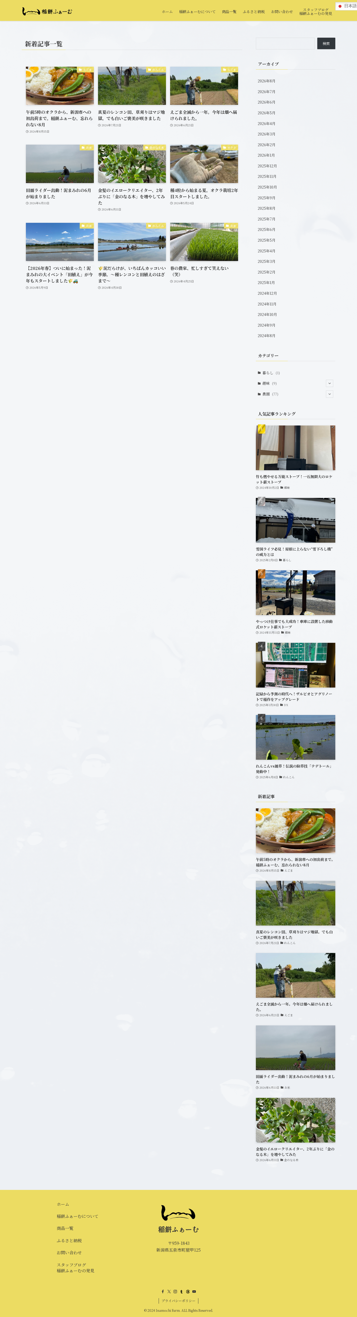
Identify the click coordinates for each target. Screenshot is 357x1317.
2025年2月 (266, 272)
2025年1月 (266, 282)
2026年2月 (266, 144)
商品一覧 (65, 1228)
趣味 (269, 383)
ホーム (63, 1204)
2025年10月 (267, 187)
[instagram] (175, 1291)
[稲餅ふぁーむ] (47, 11)
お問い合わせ (69, 1253)
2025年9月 (266, 197)
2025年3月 (266, 261)
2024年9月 (266, 325)
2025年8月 (266, 208)
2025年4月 (266, 250)
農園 (270, 393)
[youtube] (194, 1291)
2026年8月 (266, 80)
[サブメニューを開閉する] (329, 383)
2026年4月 (266, 123)
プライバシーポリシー (178, 1300)
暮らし (271, 372)
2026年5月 (266, 112)
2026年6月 (266, 102)
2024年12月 (267, 293)
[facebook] (162, 1291)
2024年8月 (266, 335)
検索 (326, 43)
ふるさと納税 (69, 1240)
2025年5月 (266, 240)
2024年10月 (267, 314)
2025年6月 (266, 229)
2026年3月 (266, 134)
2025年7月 (266, 219)
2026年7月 (266, 91)
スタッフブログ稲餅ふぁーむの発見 (75, 1268)
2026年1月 (266, 155)
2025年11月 (267, 176)
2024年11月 (267, 303)
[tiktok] (181, 1291)
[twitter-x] (169, 1291)
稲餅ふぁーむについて (78, 1216)
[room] (188, 1291)
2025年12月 (267, 165)
